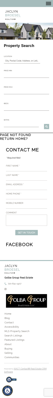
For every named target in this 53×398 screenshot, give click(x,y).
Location (8, 56)
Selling (8, 353)
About (8, 344)
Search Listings (13, 335)
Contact (9, 322)
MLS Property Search (17, 331)
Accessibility (12, 326)
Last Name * (12, 175)
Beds (6, 103)
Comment (11, 212)
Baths (6, 120)
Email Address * (15, 184)
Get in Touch (26, 232)
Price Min (8, 71)
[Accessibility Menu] (7, 390)
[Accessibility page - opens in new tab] (11, 381)
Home (8, 313)
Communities (12, 357)
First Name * (13, 166)
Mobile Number (14, 203)
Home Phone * (13, 194)
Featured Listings (14, 339)
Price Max (8, 87)
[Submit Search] (46, 126)
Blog (7, 318)
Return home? (14, 139)
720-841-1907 (14, 283)
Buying (8, 348)
